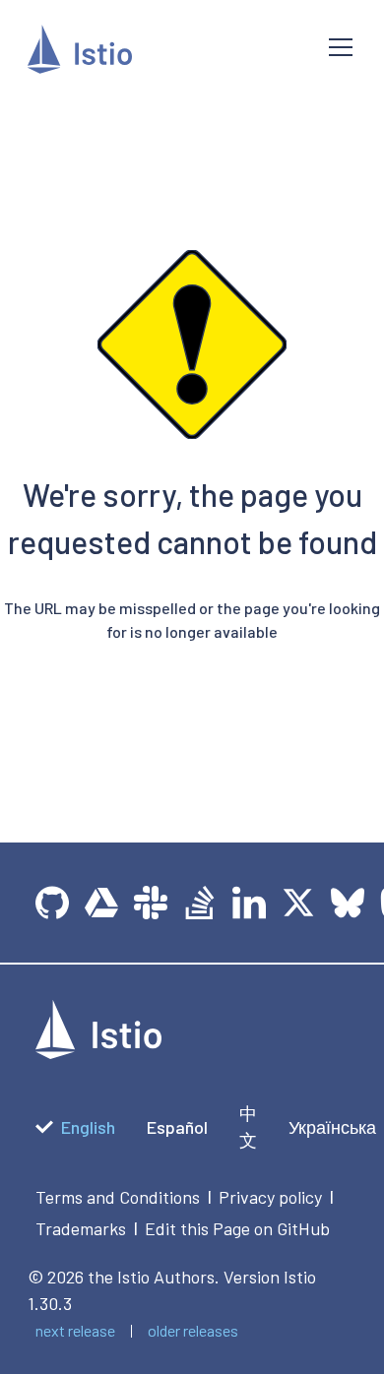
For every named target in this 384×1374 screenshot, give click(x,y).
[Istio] (162, 53)
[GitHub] (52, 902)
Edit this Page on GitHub (237, 1228)
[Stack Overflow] (199, 902)
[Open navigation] (340, 47)
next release (75, 1330)
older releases (193, 1330)
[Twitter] (298, 902)
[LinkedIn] (249, 902)
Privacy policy (270, 1197)
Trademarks (80, 1228)
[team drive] (101, 902)
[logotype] (98, 1052)
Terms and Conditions (117, 1197)
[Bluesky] (347, 902)
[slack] (150, 902)
